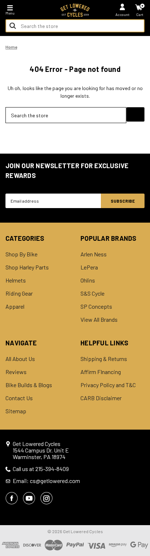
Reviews (16, 372)
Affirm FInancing (100, 372)
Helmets (15, 280)
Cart (139, 14)
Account (122, 14)
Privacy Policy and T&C (108, 385)
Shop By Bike (21, 254)
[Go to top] (144, 495)
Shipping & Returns (103, 359)
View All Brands (99, 319)
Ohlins (87, 280)
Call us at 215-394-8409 (41, 469)
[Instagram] (46, 498)
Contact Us (19, 398)
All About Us (20, 359)
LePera (89, 267)
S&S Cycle (92, 293)
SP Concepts (96, 306)
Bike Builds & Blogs (28, 385)
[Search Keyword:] (12, 25)
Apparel (14, 306)
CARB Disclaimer (101, 398)
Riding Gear (19, 293)
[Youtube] (29, 498)
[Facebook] (11, 498)
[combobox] (75, 25)
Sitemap (15, 411)
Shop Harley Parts (27, 267)
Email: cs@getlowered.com (46, 481)
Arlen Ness (93, 254)
